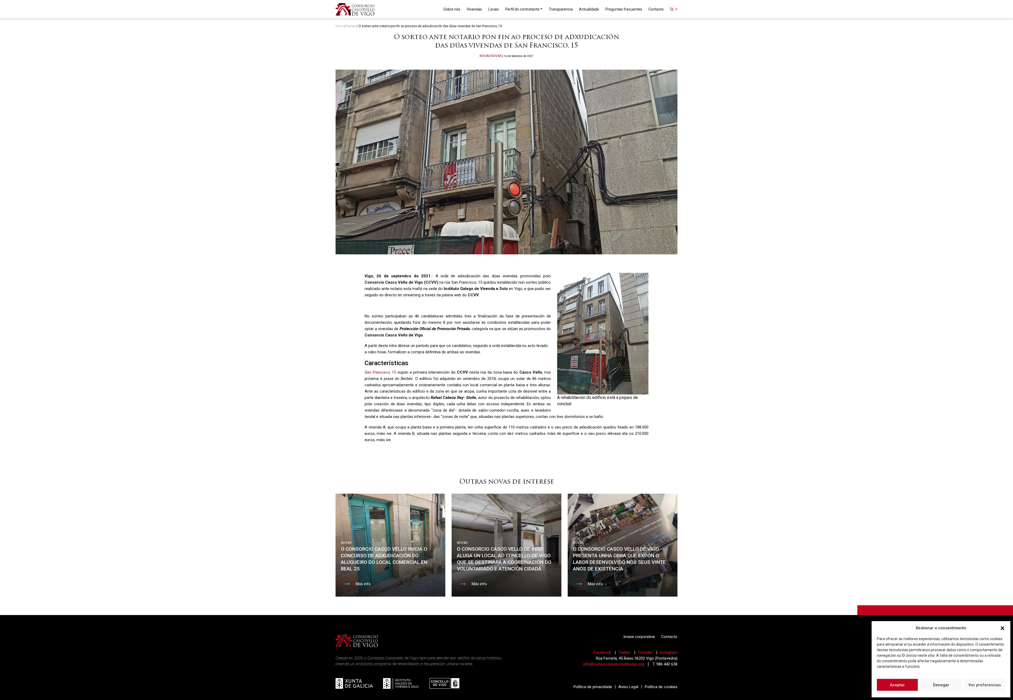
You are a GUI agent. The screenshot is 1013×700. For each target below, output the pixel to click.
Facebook (603, 652)
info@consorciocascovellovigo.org (613, 664)
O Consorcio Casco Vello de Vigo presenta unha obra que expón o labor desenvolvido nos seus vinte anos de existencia (619, 559)
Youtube (645, 652)
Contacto (669, 636)
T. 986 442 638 (665, 664)
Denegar (941, 685)
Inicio (339, 26)
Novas (351, 26)
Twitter (625, 652)
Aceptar (897, 685)
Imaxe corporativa (639, 636)
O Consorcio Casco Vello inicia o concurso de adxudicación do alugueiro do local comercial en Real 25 (384, 559)
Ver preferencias (984, 685)
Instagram (668, 652)
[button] (1002, 628)
